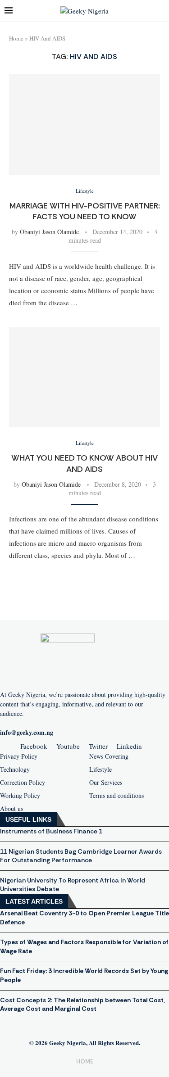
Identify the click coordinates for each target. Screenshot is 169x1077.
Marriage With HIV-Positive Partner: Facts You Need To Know (84, 211)
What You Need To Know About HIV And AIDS (84, 463)
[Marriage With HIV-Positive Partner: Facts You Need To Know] (84, 124)
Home (16, 38)
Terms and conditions (116, 795)
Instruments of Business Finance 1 (51, 831)
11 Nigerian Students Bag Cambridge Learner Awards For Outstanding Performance (81, 855)
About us (11, 808)
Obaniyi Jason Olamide (49, 231)
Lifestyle (100, 769)
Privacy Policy (18, 756)
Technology (15, 769)
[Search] (159, 11)
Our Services (105, 782)
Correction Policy (22, 782)
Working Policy (20, 795)
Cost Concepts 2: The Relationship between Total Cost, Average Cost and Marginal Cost (82, 1004)
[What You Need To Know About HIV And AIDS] (84, 377)
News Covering (108, 756)
